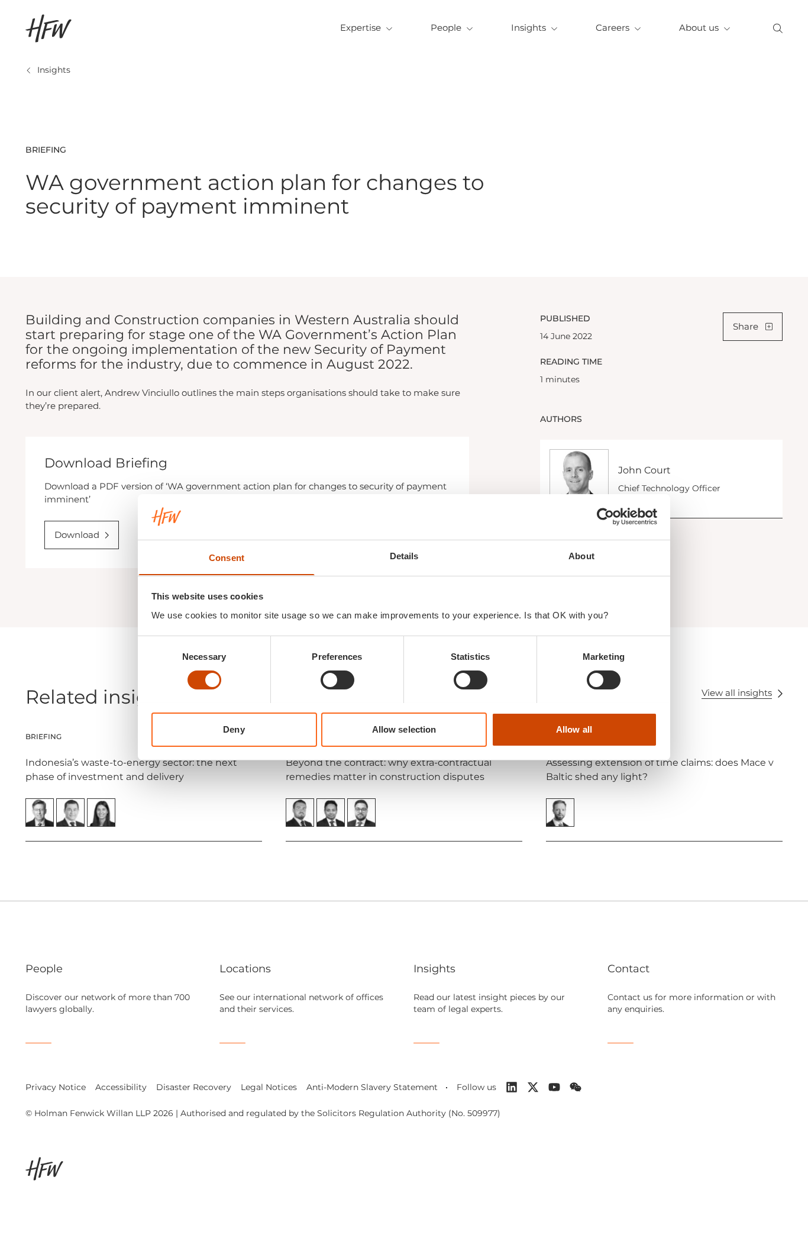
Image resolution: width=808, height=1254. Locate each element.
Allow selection (404, 729)
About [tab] (581, 555)
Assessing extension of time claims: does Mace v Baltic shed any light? (660, 769)
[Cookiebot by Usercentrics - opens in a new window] (605, 517)
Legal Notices (269, 1087)
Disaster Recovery (193, 1087)
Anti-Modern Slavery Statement (372, 1087)
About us (699, 27)
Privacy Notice (55, 1087)
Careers (612, 27)
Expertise (360, 27)
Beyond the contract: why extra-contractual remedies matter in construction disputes (389, 769)
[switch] (337, 679)
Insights (528, 27)
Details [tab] (404, 555)
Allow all (574, 729)
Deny (233, 729)
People (446, 27)
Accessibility (121, 1087)
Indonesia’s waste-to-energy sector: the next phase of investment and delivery (131, 769)
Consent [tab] (226, 557)
